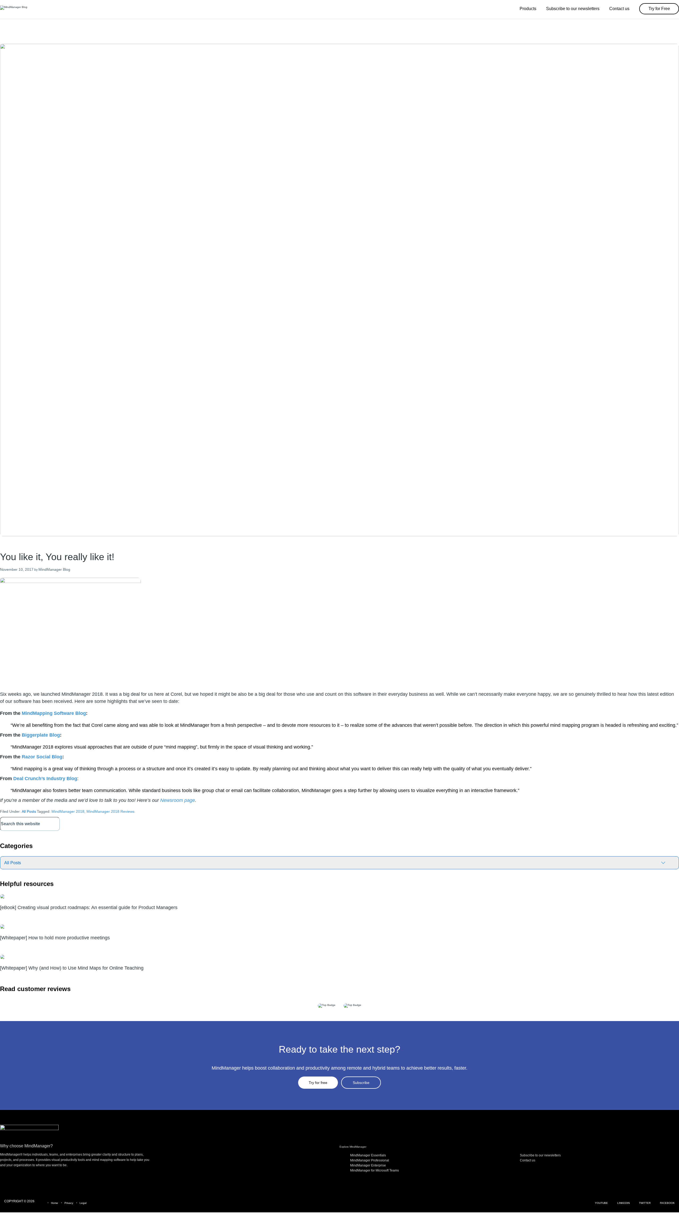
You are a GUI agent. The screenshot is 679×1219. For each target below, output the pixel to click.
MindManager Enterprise (368, 1165)
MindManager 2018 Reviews (110, 811)
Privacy (68, 1202)
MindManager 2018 (67, 811)
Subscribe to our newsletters (540, 1155)
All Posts (29, 811)
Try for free (318, 1082)
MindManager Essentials (368, 1155)
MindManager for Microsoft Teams (374, 1170)
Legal (83, 1202)
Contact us (527, 1160)
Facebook (667, 1202)
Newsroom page (177, 800)
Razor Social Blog (42, 756)
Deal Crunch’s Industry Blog (45, 778)
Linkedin (623, 1202)
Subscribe (361, 1082)
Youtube (601, 1202)
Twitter (645, 1202)
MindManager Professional (369, 1160)
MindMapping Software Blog (54, 713)
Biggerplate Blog (41, 735)
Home (54, 1202)
